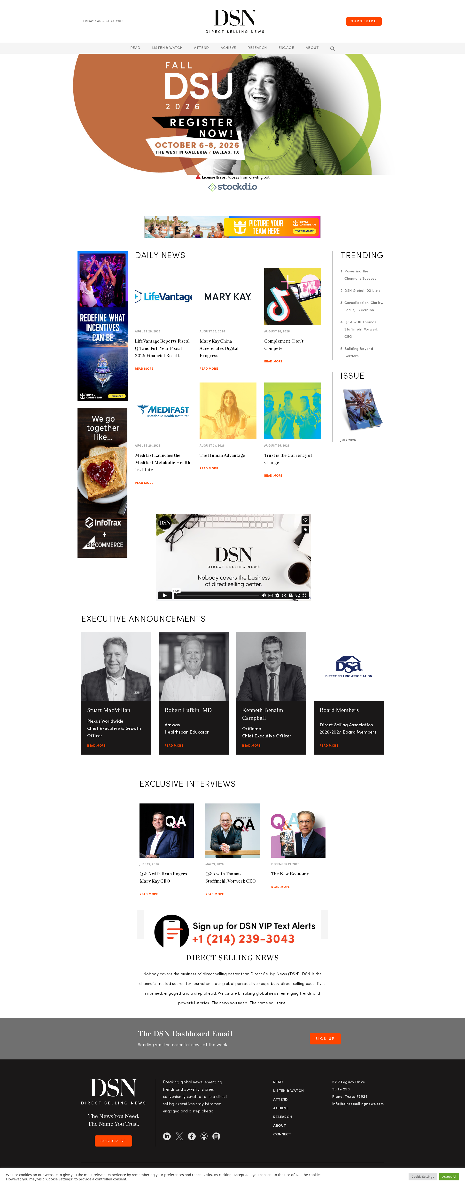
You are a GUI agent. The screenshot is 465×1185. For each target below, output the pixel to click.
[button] (199, 168)
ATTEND (201, 48)
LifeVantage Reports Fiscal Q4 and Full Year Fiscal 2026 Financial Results (162, 348)
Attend (280, 1100)
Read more (144, 369)
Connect (282, 1134)
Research (257, 48)
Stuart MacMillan (108, 710)
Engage (286, 48)
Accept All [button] (449, 1176)
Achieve (228, 48)
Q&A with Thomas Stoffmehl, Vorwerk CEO (361, 330)
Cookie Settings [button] (422, 1176)
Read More (96, 745)
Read (135, 48)
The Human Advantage (222, 455)
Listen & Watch (167, 48)
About (312, 48)
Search (332, 48)
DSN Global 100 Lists (362, 291)
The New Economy (290, 873)
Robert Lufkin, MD (188, 710)
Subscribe (364, 21)
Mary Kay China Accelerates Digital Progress (219, 348)
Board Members (339, 710)
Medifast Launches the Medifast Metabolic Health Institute (162, 462)
